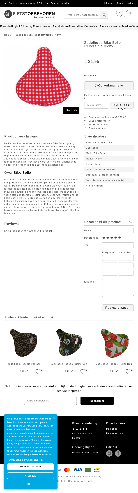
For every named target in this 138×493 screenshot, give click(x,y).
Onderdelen (92, 26)
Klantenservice (125, 3)
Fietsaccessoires (111, 26)
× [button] (53, 418)
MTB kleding (24, 26)
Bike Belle (22, 172)
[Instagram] (110, 453)
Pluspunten (108, 252)
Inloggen (109, 3)
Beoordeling (91, 238)
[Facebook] (119, 453)
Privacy (70, 476)
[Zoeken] (104, 15)
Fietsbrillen (76, 26)
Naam (87, 230)
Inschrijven (97, 400)
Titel (86, 245)
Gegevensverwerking (89, 476)
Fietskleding (8, 26)
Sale (135, 26)
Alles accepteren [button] (30, 466)
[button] (30, 459)
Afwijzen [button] (30, 475)
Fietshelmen (61, 26)
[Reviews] (79, 429)
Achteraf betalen (60, 3)
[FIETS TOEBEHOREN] (29, 8)
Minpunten (125, 252)
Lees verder (45, 454)
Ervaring (89, 282)
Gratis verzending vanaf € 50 (25, 3)
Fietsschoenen (42, 26)
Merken (127, 26)
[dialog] (31, 451)
